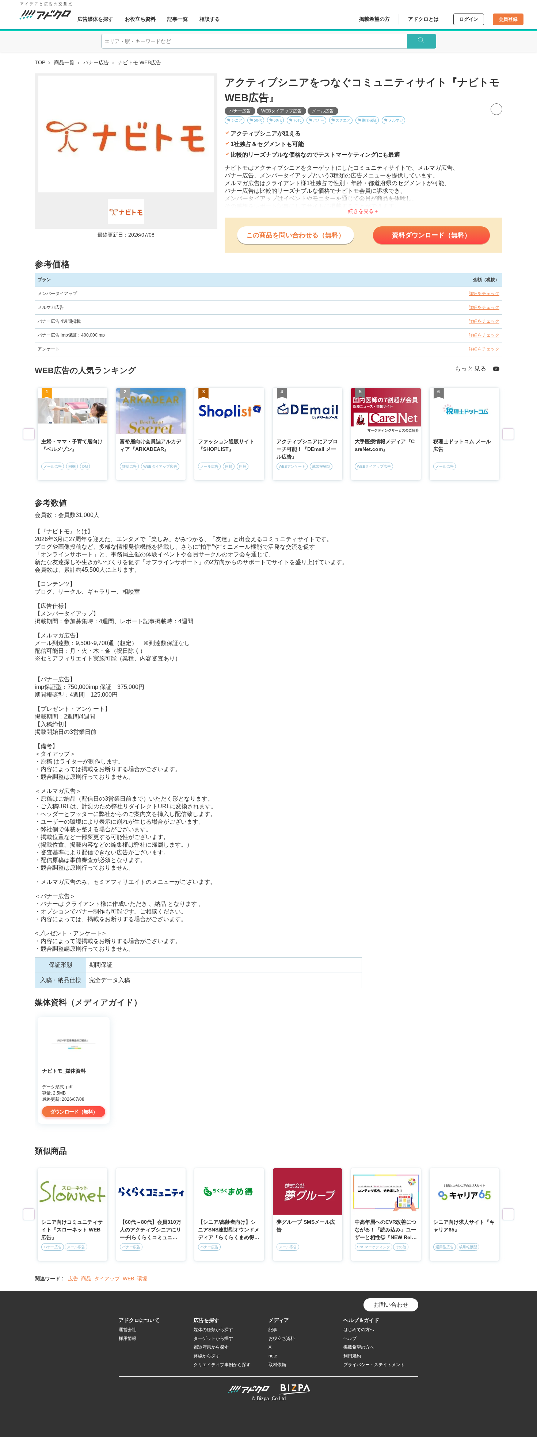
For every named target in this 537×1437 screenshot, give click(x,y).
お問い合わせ (390, 1305)
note (272, 1356)
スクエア (343, 120)
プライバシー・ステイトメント (374, 1364)
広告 (73, 1278)
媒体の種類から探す (213, 1329)
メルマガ (395, 120)
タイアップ (107, 1278)
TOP (40, 62)
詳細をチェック (484, 293)
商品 (86, 1278)
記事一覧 (177, 19)
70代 (297, 120)
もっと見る (471, 368)
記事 (272, 1329)
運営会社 (127, 1329)
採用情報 (127, 1338)
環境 (142, 1278)
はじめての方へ (358, 1329)
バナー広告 (96, 62)
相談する (209, 19)
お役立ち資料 (140, 19)
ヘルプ (350, 1338)
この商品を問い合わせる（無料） (295, 235)
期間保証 (369, 120)
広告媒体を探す (95, 19)
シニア (236, 120)
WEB (128, 1278)
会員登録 (508, 19)
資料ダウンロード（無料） (431, 235)
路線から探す (207, 1356)
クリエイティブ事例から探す (222, 1364)
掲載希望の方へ (358, 1347)
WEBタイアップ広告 (281, 111)
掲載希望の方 (374, 19)
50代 (258, 120)
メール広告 (323, 111)
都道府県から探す (211, 1347)
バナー (318, 120)
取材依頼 (277, 1364)
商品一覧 (64, 62)
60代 (278, 120)
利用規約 (352, 1356)
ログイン (468, 19)
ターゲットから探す (213, 1338)
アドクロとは (423, 19)
